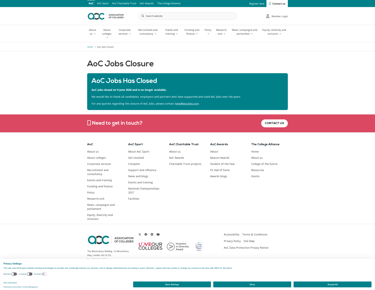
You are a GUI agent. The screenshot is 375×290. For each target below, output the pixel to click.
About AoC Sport (138, 151)
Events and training (171, 31)
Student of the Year (222, 164)
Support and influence (142, 170)
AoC (91, 3)
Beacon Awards (219, 157)
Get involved (136, 157)
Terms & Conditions (254, 234)
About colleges (106, 31)
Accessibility (231, 234)
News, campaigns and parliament (244, 31)
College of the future (264, 164)
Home (90, 46)
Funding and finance (192, 31)
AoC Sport (103, 3)
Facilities (133, 198)
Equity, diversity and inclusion (274, 31)
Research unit (221, 31)
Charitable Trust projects (185, 164)
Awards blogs (218, 176)
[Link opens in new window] (139, 234)
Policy (208, 30)
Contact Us (274, 123)
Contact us (278, 3)
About (214, 151)
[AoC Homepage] (105, 15)
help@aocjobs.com (187, 103)
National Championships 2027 (143, 190)
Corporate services (125, 31)
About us (92, 31)
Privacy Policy (232, 241)
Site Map (249, 241)
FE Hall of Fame (220, 170)
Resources (257, 170)
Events (255, 176)
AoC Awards (147, 3)
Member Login (280, 16)
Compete (134, 164)
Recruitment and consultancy (148, 31)
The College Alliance (168, 3)
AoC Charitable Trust (124, 3)
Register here (256, 3)
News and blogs (138, 176)
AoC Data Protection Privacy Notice (246, 247)
